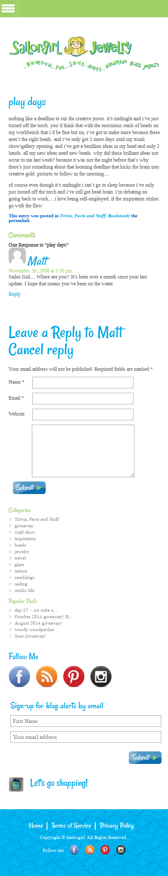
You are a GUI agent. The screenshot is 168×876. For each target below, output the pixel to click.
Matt (36, 261)
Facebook (74, 850)
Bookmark (119, 216)
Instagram (121, 850)
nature (21, 571)
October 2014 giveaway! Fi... (44, 616)
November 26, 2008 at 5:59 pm (40, 270)
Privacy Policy (117, 826)
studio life (24, 590)
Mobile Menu (8, 8)
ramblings (24, 577)
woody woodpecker (34, 629)
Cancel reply (41, 350)
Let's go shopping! (56, 784)
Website (17, 413)
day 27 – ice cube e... (36, 610)
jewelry (22, 551)
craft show (25, 532)
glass (19, 564)
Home (36, 826)
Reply (15, 294)
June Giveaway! (31, 636)
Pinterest (105, 850)
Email (16, 397)
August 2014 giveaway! (38, 623)
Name (17, 382)
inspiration (25, 538)
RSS (90, 850)
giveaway (24, 525)
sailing (21, 584)
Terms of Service (71, 826)
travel (20, 558)
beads (20, 545)
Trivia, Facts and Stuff (83, 216)
